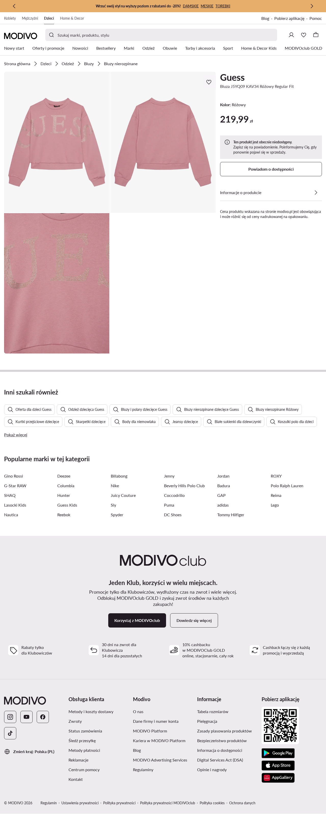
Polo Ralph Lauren (287, 485)
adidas (223, 504)
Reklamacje (78, 759)
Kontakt (76, 779)
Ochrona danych (242, 803)
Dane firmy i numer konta (156, 721)
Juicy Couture (123, 495)
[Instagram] (10, 717)
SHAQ (10, 495)
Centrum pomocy (84, 769)
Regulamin (48, 803)
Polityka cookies (212, 803)
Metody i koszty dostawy (91, 711)
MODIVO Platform (150, 730)
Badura (223, 485)
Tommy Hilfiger (230, 514)
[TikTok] (10, 733)
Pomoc (315, 18)
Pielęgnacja (207, 721)
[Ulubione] (303, 35)
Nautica (11, 514)
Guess (232, 77)
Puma (169, 504)
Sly (113, 504)
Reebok (63, 514)
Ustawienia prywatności (80, 803)
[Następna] (312, 6)
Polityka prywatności (119, 803)
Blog (265, 18)
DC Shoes (173, 514)
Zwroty (75, 721)
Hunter (63, 495)
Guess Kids (67, 504)
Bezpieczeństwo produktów (222, 740)
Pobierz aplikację (289, 18)
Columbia (65, 485)
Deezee (63, 475)
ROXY (276, 475)
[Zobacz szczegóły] (316, 192)
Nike (115, 485)
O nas (138, 711)
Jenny (169, 475)
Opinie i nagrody (212, 769)
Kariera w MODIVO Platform (159, 740)
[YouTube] (26, 717)
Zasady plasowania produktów (224, 730)
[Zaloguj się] (291, 35)
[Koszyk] (316, 35)
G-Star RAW (15, 485)
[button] (57, 142)
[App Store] (278, 765)
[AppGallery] (278, 778)
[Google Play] (278, 753)
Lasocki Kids (15, 504)
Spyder (117, 514)
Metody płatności (84, 750)
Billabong (119, 475)
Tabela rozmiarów (212, 711)
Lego (275, 504)
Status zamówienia (85, 730)
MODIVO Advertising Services (160, 759)
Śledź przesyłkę (82, 740)
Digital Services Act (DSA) (220, 759)
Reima (276, 495)
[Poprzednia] (14, 6)
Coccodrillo (174, 495)
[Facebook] (43, 717)
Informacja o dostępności (219, 750)
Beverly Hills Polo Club (184, 485)
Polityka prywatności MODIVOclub (167, 803)
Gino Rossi (13, 475)
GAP (221, 495)
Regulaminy (143, 769)
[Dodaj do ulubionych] (209, 82)
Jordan (223, 475)
